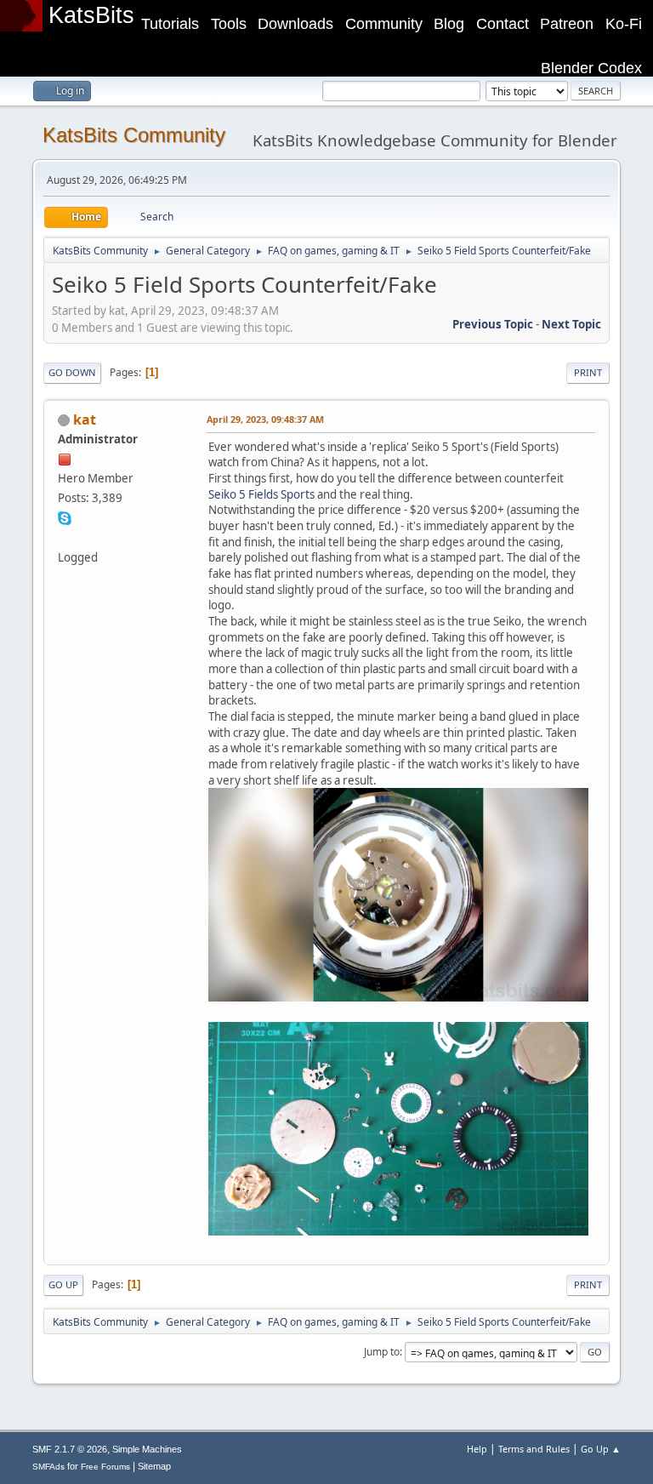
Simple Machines (147, 1449)
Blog (449, 23)
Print (588, 372)
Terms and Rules (534, 1448)
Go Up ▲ (601, 1448)
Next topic (571, 324)
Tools (229, 23)
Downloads (295, 23)
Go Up (63, 1284)
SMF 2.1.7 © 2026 (69, 1449)
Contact (502, 23)
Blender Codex (591, 68)
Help (477, 1448)
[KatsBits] (64, 537)
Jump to (382, 1351)
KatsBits (91, 15)
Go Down (72, 372)
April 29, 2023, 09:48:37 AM (265, 419)
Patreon (566, 23)
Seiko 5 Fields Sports (261, 494)
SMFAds (48, 1466)
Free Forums (105, 1466)
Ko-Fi (623, 23)
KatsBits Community (134, 134)
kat (84, 419)
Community (384, 23)
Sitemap (154, 1466)
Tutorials (170, 23)
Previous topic (492, 324)
